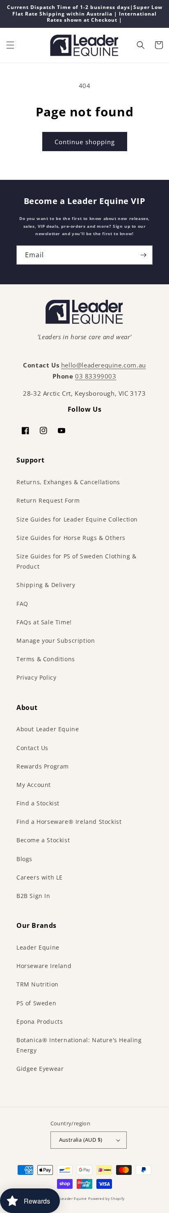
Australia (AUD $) (81, 1139)
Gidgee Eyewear (40, 1068)
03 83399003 (95, 376)
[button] (10, 45)
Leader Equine (37, 947)
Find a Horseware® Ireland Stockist (68, 821)
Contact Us (32, 748)
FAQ (22, 604)
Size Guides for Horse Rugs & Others (71, 538)
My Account (33, 785)
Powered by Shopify (106, 1198)
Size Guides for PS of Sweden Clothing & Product (76, 561)
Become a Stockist (43, 840)
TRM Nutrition (37, 984)
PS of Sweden (36, 1003)
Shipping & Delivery (45, 585)
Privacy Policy (36, 677)
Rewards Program (42, 766)
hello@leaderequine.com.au (103, 365)
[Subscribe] (143, 255)
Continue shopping (85, 142)
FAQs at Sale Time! (44, 622)
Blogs (24, 859)
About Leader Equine (47, 729)
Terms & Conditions (45, 659)
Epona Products (39, 1021)
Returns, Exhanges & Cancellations (68, 482)
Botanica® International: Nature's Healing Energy (79, 1045)
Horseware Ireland (43, 966)
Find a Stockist (37, 803)
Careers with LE (39, 877)
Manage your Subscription (55, 640)
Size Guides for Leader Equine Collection (77, 519)
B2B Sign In (33, 896)
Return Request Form (48, 500)
